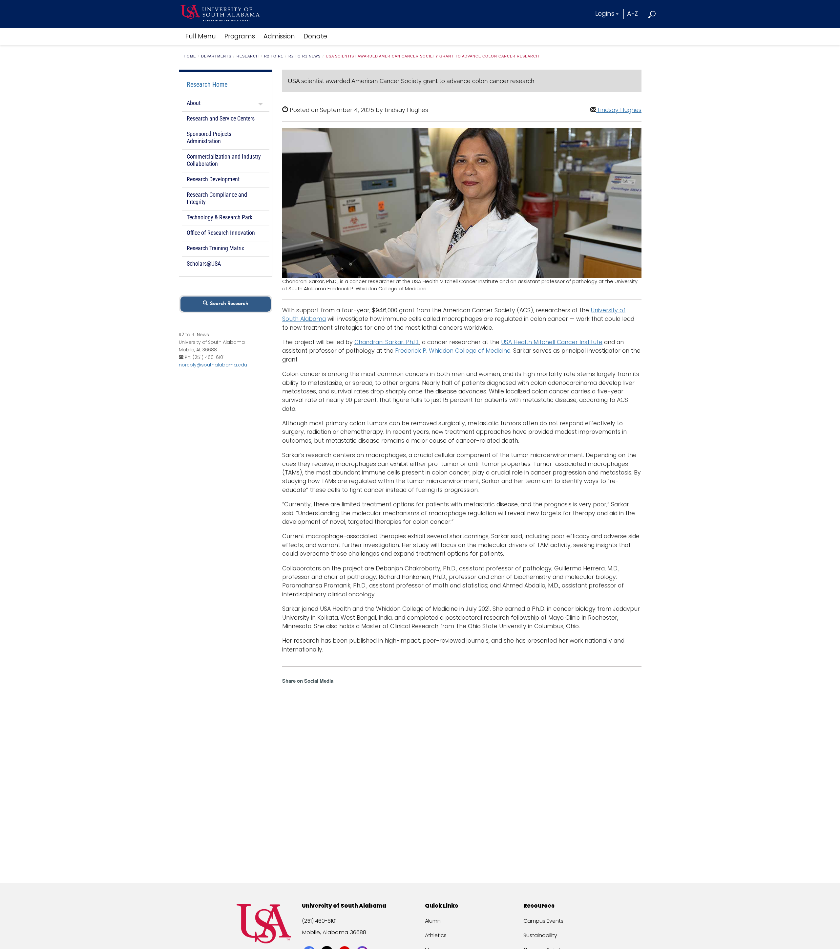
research (248, 56)
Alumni (433, 921)
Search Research (227, 303)
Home (190, 56)
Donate (315, 36)
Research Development (213, 179)
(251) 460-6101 (319, 921)
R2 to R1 (273, 56)
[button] (652, 13)
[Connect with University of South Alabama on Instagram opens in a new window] (363, 940)
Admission (279, 36)
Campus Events (543, 921)
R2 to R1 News (304, 56)
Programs (239, 36)
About (193, 102)
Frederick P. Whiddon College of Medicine (453, 351)
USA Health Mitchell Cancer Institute (551, 342)
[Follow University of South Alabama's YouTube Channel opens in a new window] (345, 940)
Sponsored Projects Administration (209, 137)
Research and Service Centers (221, 118)
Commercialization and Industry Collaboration (224, 160)
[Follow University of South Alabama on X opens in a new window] (328, 940)
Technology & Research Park (219, 217)
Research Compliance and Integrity (217, 198)
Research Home (207, 84)
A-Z (632, 13)
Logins (604, 13)
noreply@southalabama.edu (213, 365)
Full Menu (200, 36)
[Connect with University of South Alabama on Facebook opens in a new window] (310, 940)
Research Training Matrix (215, 248)
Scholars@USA (204, 263)
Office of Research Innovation (221, 232)
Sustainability (540, 935)
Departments (216, 56)
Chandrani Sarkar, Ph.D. (386, 342)
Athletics (436, 935)
